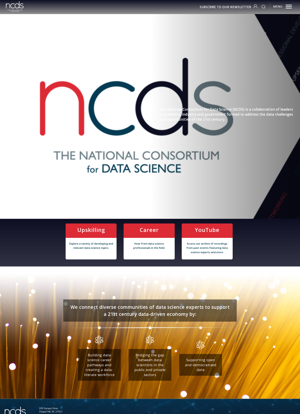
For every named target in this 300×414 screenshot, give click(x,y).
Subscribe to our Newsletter (225, 7)
